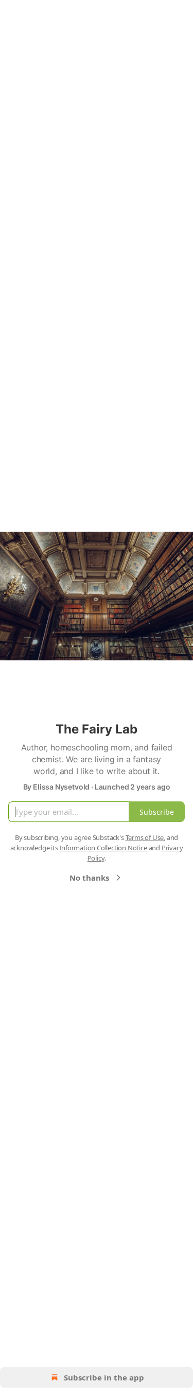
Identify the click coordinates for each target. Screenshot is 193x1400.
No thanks (89, 877)
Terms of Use (145, 837)
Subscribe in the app (104, 1377)
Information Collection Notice (103, 847)
